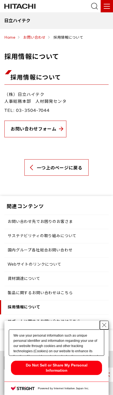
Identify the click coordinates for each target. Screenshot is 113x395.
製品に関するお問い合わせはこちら (40, 292)
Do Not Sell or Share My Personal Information (56, 368)
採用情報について (24, 307)
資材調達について (24, 278)
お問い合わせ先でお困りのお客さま (40, 221)
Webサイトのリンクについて (34, 264)
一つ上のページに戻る (59, 167)
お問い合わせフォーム (33, 129)
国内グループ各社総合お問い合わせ (40, 250)
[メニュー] (107, 6)
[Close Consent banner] (104, 325)
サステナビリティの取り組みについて (42, 235)
